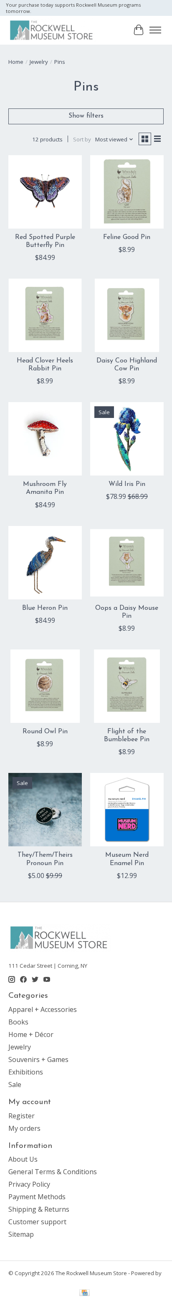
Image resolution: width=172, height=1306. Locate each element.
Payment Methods (37, 1196)
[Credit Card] (84, 1293)
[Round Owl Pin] (45, 686)
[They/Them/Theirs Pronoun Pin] (45, 809)
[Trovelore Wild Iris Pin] (127, 439)
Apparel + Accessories (42, 1009)
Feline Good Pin (126, 237)
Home (15, 61)
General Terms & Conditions (52, 1171)
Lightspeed (22, 1280)
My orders (24, 1128)
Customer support (37, 1221)
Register (21, 1115)
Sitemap (21, 1234)
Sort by (82, 139)
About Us (23, 1159)
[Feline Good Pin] (127, 192)
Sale (14, 1084)
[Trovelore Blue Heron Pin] (45, 562)
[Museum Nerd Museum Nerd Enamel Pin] (127, 809)
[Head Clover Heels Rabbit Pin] (45, 315)
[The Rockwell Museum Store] (52, 30)
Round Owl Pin (45, 731)
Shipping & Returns (38, 1209)
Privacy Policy (29, 1184)
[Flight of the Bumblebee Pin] (127, 686)
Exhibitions (25, 1072)
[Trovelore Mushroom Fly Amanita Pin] (45, 439)
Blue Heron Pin (45, 608)
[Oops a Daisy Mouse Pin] (127, 562)
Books (18, 1022)
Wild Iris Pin (127, 484)
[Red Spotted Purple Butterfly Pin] (45, 192)
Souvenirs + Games (38, 1059)
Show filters (86, 116)
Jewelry (39, 61)
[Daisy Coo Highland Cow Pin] (127, 315)
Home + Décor (30, 1034)
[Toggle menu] (155, 30)
